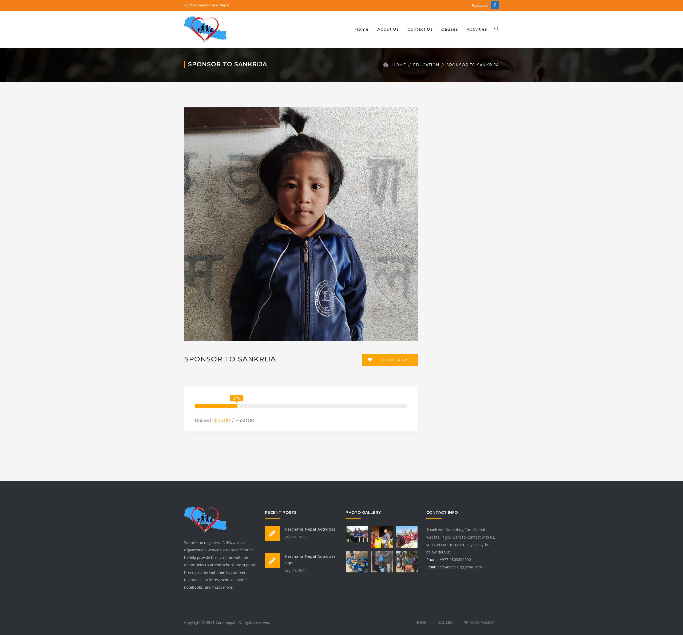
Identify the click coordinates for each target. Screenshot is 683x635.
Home (362, 29)
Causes (449, 29)
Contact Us (420, 29)
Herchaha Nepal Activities (310, 529)
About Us (388, 29)
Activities (477, 29)
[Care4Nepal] (206, 28)
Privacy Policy (479, 622)
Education (426, 65)
